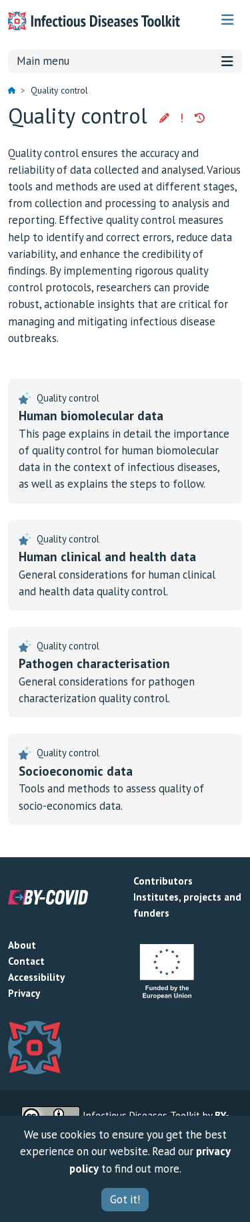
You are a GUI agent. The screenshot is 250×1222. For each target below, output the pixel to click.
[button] (164, 118)
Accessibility (36, 977)
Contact (26, 961)
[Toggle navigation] (227, 19)
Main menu (43, 60)
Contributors (163, 881)
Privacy (24, 993)
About (22, 945)
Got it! (125, 1199)
